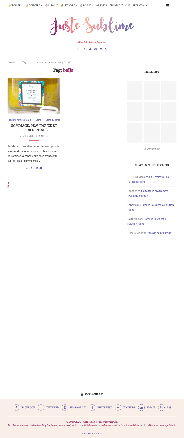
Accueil (11, 62)
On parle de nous (120, 5)
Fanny (131, 204)
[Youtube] (95, 49)
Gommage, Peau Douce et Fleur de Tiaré (34, 128)
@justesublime (152, 148)
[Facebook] (78, 49)
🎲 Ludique (51, 5)
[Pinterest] (90, 49)
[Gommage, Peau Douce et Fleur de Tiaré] (34, 95)
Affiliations (140, 5)
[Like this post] (27, 167)
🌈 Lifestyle (68, 5)
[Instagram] (85, 49)
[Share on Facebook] (31, 167)
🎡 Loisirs (85, 5)
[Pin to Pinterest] (37, 167)
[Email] (101, 49)
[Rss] (106, 49)
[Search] (173, 5)
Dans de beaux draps (159, 232)
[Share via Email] (41, 167)
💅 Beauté (14, 5)
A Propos (101, 5)
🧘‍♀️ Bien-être (33, 5)
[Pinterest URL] (134, 90)
